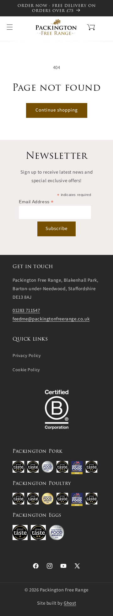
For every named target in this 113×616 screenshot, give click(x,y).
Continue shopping (56, 110)
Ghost (70, 603)
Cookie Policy (26, 370)
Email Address (36, 202)
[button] (83, 26)
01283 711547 (26, 310)
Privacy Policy (27, 356)
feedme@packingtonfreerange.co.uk (51, 319)
